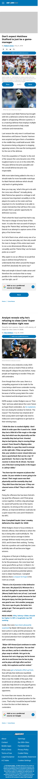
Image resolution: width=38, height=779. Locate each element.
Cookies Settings (24, 760)
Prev (8, 84)
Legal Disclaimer (8, 757)
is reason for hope (20, 577)
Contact (5, 742)
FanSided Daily (23, 746)
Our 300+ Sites (23, 742)
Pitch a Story (6, 750)
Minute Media (11, 765)
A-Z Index (5, 760)
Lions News (11, 301)
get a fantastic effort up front (22, 670)
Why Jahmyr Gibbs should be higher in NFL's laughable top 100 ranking (18, 618)
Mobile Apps (6, 746)
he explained (30, 407)
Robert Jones (9, 46)
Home (4, 301)
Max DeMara (8, 333)
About (4, 739)
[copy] (13, 49)
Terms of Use (7, 753)
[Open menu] (3, 3)
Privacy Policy (23, 750)
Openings (21, 739)
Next (30, 84)
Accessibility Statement (27, 757)
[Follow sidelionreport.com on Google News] (33, 286)
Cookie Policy (23, 753)
